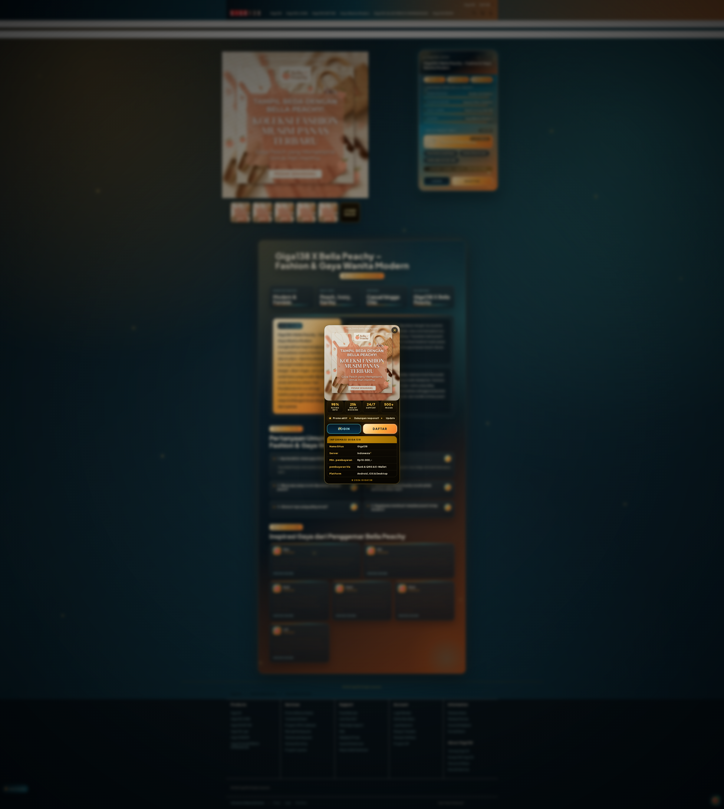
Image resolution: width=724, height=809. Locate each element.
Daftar (380, 429)
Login (344, 429)
